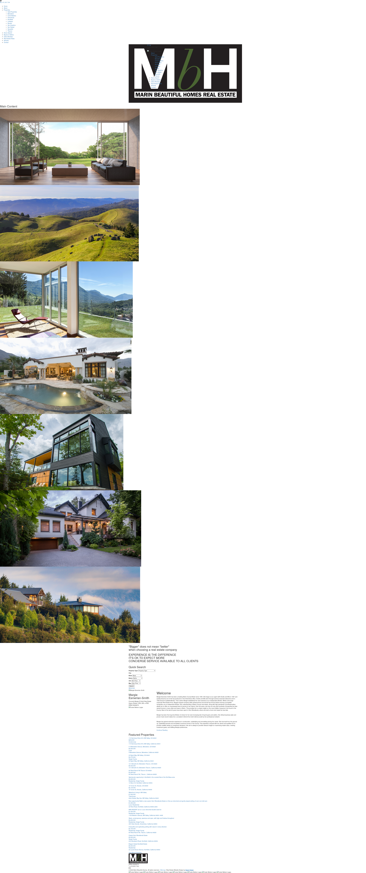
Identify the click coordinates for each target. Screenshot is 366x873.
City (130, 673)
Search (131, 686)
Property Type (133, 671)
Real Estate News (9, 38)
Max (130, 683)
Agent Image (189, 870)
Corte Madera (12, 16)
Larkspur (10, 21)
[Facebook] (147, 45)
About (5, 8)
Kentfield (10, 19)
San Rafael (11, 27)
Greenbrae (11, 18)
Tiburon (10, 31)
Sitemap (162, 870)
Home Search (8, 33)
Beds (130, 675)
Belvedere (11, 14)
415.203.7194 (153, 47)
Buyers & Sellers (9, 35)
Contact (6, 42)
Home (5, 6)
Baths (130, 678)
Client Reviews (8, 37)
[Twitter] (148, 45)
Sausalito (10, 29)
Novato (10, 23)
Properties (7, 10)
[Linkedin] (150, 45)
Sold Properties (12, 12)
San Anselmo (12, 25)
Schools (6, 40)
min (130, 681)
